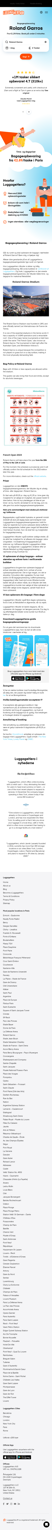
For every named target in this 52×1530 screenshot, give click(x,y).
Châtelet (6, 1288)
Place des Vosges (10, 1073)
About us (6, 885)
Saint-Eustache (9, 1007)
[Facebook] (3, 1503)
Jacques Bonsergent (11, 1197)
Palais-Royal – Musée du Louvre (16, 1119)
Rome (5, 1430)
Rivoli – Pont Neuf (10, 1323)
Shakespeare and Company (14, 1059)
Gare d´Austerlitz (10, 1365)
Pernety (6, 975)
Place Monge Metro (11, 1211)
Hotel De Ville (8, 1344)
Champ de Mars (9, 1225)
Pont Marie (7, 950)
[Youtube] (15, 1503)
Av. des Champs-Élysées (13, 1140)
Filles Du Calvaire (10, 1123)
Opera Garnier (9, 1313)
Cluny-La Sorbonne (11, 1285)
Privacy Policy (8, 899)
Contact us (7, 1498)
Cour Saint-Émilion (11, 961)
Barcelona (7, 1413)
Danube (6, 1154)
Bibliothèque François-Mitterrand (16, 957)
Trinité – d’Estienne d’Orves (14, 1256)
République (7, 1246)
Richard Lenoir (9, 1161)
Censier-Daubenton (11, 1263)
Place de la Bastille (10, 1372)
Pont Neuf (7, 1242)
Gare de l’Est (8, 1394)
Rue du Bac (7, 1098)
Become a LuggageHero (13, 892)
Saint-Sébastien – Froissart (14, 1084)
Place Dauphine (9, 947)
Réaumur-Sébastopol (12, 1133)
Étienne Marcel (9, 1267)
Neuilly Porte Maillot (11, 919)
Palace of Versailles (11, 1295)
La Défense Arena (10, 1031)
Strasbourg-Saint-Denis (13, 1116)
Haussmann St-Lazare (12, 1249)
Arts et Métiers (9, 1130)
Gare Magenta (9, 1260)
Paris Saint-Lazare (10, 1320)
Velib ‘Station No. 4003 (12, 1172)
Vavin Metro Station (11, 1327)
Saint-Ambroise (9, 1239)
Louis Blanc (7, 1190)
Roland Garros (9, 1035)
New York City (9, 1423)
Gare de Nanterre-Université (15, 971)
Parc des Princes (10, 1021)
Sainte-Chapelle (9, 1063)
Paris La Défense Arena (12, 1302)
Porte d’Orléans (9, 936)
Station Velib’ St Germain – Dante (17, 1214)
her (4, 695)
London (6, 1420)
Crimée (6, 1014)
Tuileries (6, 1362)
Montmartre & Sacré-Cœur (14, 1369)
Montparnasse (9, 1387)
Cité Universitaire (10, 985)
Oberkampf (8, 1348)
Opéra (5, 1080)
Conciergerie (8, 1056)
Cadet (5, 1168)
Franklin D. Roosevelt (11, 933)
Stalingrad (7, 1112)
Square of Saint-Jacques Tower (16, 1010)
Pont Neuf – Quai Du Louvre (14, 1351)
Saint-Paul (7, 993)
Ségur (5, 1144)
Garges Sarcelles (10, 926)
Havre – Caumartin (11, 1175)
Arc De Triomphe (10, 1334)
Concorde (7, 954)
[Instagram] (11, 1503)
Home (5, 882)
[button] (46, 1524)
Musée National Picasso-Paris (15, 1070)
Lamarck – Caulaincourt (13, 1109)
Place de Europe (10, 1000)
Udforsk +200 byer (10, 1437)
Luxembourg (8, 1281)
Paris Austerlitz (9, 1316)
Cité (4, 1193)
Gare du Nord (9, 1274)
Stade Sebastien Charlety (13, 1042)
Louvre (6, 1401)
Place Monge (8, 1207)
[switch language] (41, 12)
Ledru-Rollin (8, 1186)
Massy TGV (7, 943)
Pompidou (7, 1077)
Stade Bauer (8, 1024)
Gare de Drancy (9, 982)
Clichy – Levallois (10, 929)
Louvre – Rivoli (9, 1253)
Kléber (5, 989)
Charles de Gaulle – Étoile (13, 1137)
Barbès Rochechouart (12, 1200)
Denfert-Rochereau (11, 1095)
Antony (6, 1270)
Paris (5, 1427)
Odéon (6, 1204)
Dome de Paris (9, 1028)
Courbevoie (8, 964)
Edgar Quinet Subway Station (15, 1330)
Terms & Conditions (11, 896)
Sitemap (6, 903)
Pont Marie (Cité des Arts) (13, 1091)
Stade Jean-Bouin (10, 1038)
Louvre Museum (9, 1299)
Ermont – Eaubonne (11, 915)
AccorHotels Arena (11, 1309)
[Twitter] (7, 1503)
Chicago (6, 1416)
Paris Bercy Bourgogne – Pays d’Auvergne (20, 1052)
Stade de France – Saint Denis (15, 1045)
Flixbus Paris (8, 1003)
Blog (5, 889)
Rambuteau (8, 1355)
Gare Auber (8, 1158)
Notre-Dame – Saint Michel (14, 1376)
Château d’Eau (9, 1218)
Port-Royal (7, 1147)
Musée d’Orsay (9, 1235)
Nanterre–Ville (9, 968)
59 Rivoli (6, 1017)
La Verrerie (7, 1151)
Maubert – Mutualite (11, 1341)
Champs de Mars (10, 1292)
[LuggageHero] (13, 14)
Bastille (6, 1228)
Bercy (5, 922)
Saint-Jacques (9, 1066)
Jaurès (6, 1126)
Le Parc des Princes (11, 1306)
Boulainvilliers (8, 940)
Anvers (6, 1182)
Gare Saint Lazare (10, 1383)
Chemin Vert (8, 1232)
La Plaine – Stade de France (14, 978)
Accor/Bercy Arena (11, 1049)
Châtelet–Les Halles (11, 1379)
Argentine (7, 996)
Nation (6, 1102)
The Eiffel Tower (9, 1397)
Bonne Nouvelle (9, 1337)
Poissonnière (8, 1221)
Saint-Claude (8, 1088)
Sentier (6, 1277)
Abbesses (7, 1165)
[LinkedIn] (18, 1503)
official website (40, 476)
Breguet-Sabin (9, 1358)
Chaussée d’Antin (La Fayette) (15, 1179)
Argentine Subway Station (14, 1105)
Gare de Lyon (8, 1390)
